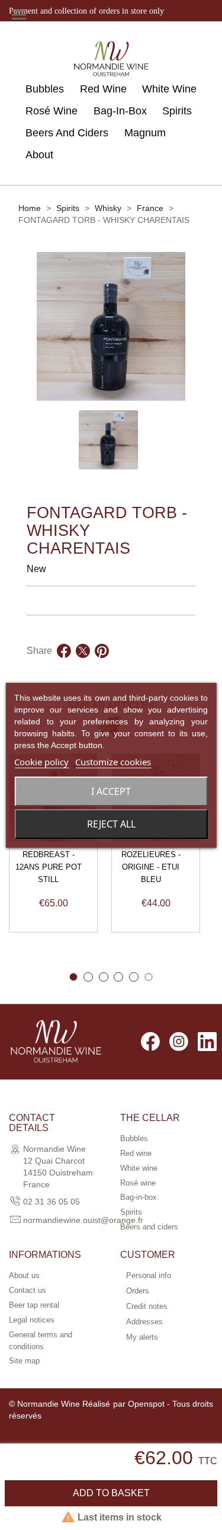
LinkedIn (207, 1041)
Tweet (83, 665)
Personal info (148, 1275)
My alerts (142, 1337)
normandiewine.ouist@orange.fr (83, 1220)
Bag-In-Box (120, 111)
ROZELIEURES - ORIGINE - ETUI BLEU (151, 867)
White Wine (169, 89)
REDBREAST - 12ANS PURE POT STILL (48, 867)
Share (64, 665)
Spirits (177, 111)
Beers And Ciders (66, 133)
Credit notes (147, 1306)
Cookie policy (41, 762)
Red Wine (103, 89)
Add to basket (111, 1493)
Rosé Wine (51, 111)
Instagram (178, 1041)
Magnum (145, 133)
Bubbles (44, 89)
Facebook (150, 1041)
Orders (137, 1290)
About (39, 155)
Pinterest (102, 665)
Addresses (144, 1321)
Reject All (111, 824)
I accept (111, 791)
